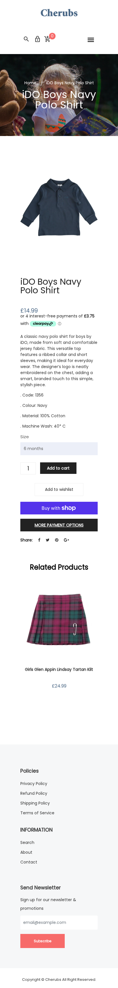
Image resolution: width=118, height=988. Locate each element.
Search (27, 842)
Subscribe (42, 941)
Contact (28, 862)
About (26, 852)
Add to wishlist (59, 489)
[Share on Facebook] (39, 540)
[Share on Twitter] (48, 540)
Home (30, 83)
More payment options (59, 525)
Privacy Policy (33, 783)
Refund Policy (33, 793)
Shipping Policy (35, 803)
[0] (47, 39)
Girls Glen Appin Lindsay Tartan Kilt (59, 669)
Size (24, 437)
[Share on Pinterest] (56, 540)
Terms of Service (37, 813)
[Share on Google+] (66, 540)
